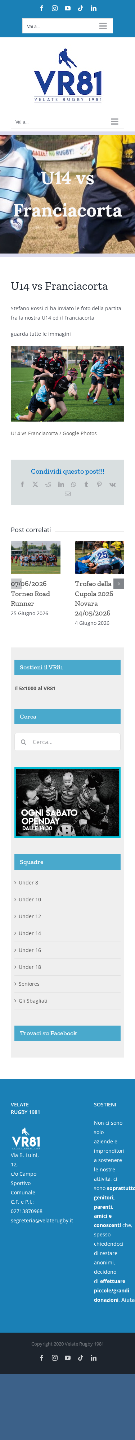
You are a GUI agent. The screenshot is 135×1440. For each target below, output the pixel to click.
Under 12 (30, 916)
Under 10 (30, 899)
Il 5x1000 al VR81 (35, 688)
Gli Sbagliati (33, 1000)
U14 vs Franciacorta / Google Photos (54, 433)
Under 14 (30, 933)
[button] (16, 584)
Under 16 (30, 950)
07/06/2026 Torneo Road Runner (30, 593)
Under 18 (30, 966)
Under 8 (28, 882)
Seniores (29, 983)
